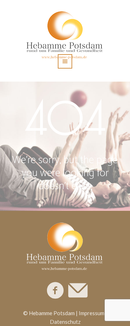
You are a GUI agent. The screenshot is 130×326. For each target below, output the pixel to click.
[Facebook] (56, 291)
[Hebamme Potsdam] (65, 245)
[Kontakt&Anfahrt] (77, 291)
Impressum (91, 313)
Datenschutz (65, 321)
